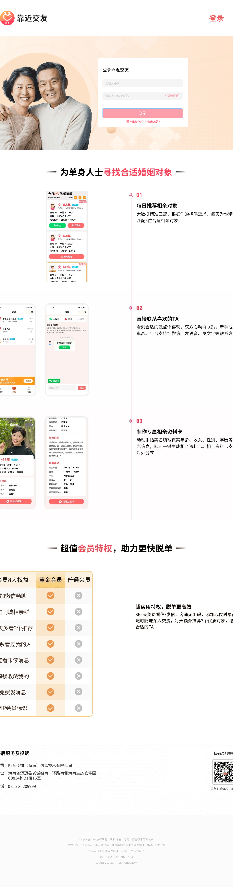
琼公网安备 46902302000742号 (116, 863)
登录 (216, 18)
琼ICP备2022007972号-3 (116, 857)
